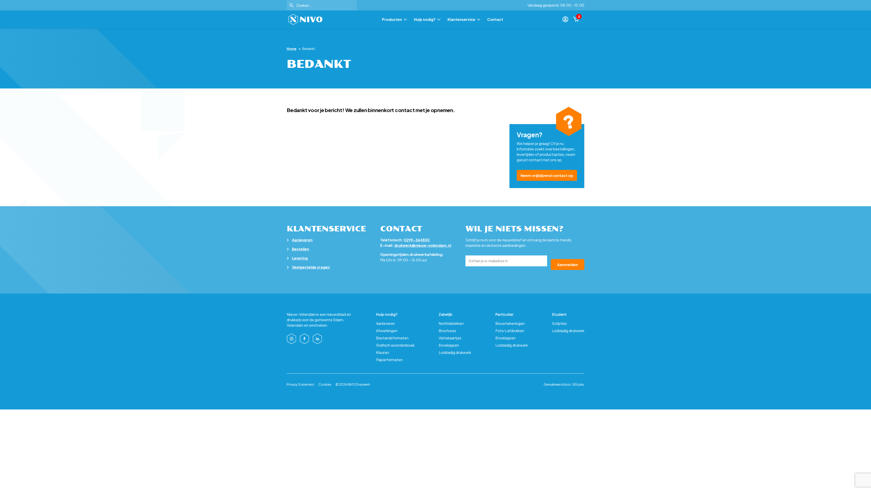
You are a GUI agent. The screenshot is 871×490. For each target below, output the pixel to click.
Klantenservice (461, 19)
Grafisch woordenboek (395, 345)
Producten (392, 19)
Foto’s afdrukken (509, 330)
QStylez (578, 384)
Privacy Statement (300, 384)
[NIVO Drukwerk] (306, 19)
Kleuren (382, 352)
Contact (495, 19)
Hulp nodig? (425, 19)
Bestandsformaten (392, 338)
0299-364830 (417, 240)
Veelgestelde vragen (311, 267)
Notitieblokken (451, 323)
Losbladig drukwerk (455, 352)
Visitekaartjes (450, 338)
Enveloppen (449, 345)
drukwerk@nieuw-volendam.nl (422, 245)
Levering (300, 258)
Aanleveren (302, 240)
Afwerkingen (386, 330)
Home (291, 49)
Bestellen (300, 249)
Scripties (559, 323)
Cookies (324, 384)
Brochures (447, 330)
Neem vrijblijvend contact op (547, 175)
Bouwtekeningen (510, 323)
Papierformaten (389, 359)
